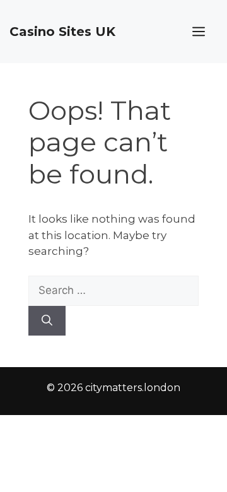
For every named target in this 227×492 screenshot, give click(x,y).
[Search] (47, 321)
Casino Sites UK (62, 31)
